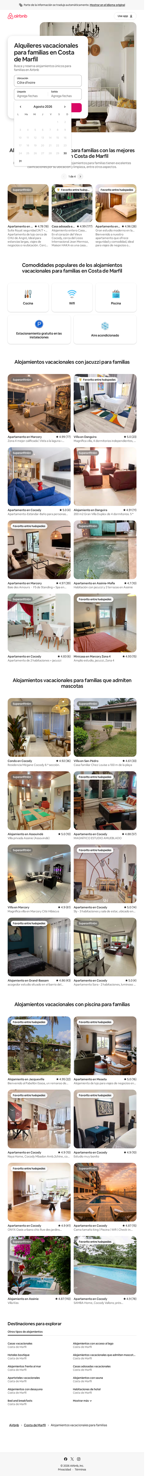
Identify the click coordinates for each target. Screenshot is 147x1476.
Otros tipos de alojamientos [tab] (25, 1331)
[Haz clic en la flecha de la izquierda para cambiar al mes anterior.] (21, 107)
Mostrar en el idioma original (107, 5)
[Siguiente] (80, 176)
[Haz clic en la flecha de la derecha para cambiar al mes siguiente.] (65, 107)
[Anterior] (64, 176)
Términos (80, 1469)
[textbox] (31, 96)
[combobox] (48, 82)
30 (65, 153)
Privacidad (64, 1469)
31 (20, 161)
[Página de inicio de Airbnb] (17, 16)
